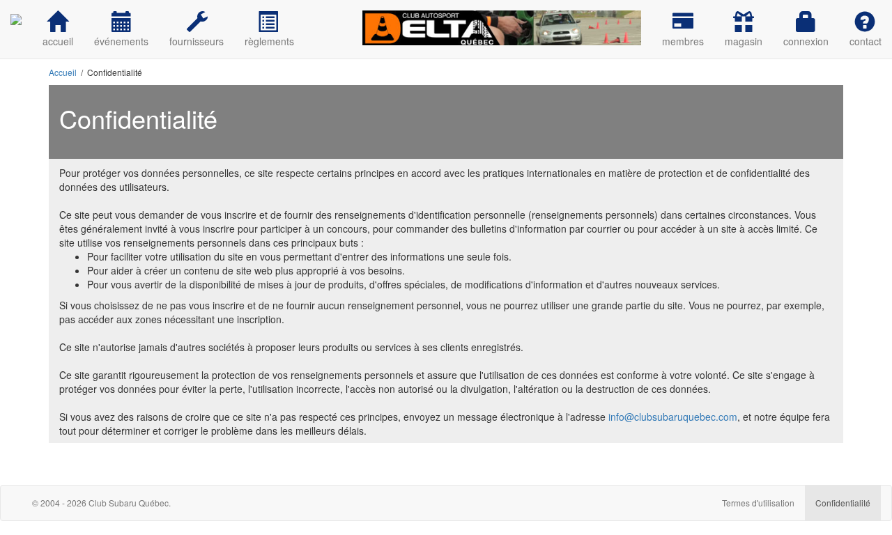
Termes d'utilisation (758, 503)
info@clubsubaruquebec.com (672, 417)
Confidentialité (842, 503)
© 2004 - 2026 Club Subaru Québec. (101, 503)
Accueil (63, 72)
